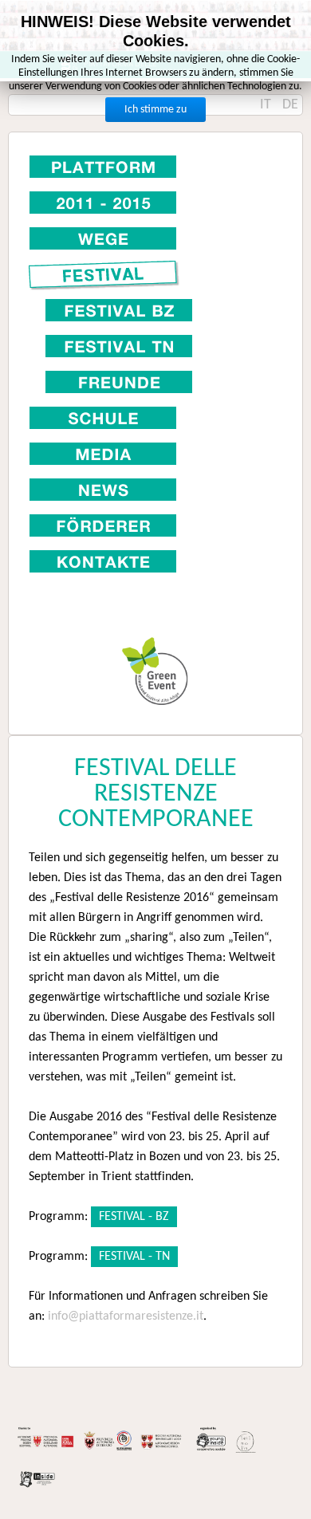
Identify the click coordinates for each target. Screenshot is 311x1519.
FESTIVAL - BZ (134, 1216)
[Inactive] (155, 238)
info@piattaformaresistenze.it (125, 1316)
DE (290, 104)
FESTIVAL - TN (134, 1256)
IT (267, 104)
